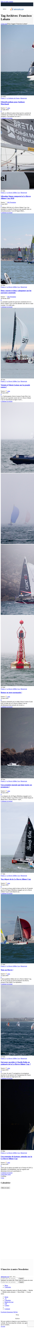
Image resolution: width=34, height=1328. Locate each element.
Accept (3, 1326)
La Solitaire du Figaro (13, 98)
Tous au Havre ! (7, 970)
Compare (7, 1309)
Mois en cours (5, 1188)
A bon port (4, 24)
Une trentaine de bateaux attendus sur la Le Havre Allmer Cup (16, 1158)
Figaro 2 (3, 98)
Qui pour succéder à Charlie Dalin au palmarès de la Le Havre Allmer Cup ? (16, 1063)
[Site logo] (17, 10)
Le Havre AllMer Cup (13, 192)
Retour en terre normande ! (11, 692)
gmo (8, 108)
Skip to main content (7, 1)
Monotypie (23, 98)
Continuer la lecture (6, 118)
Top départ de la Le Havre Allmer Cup (16, 879)
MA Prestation (11, 202)
